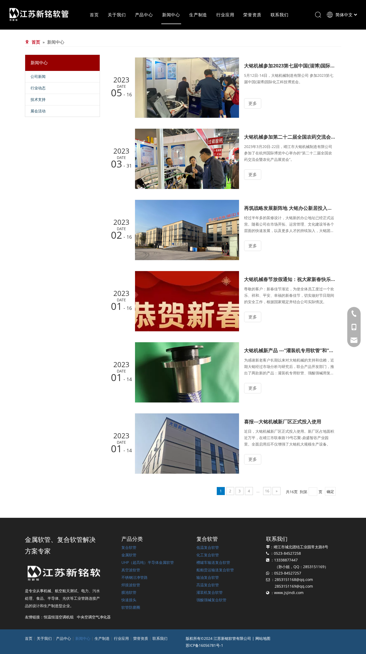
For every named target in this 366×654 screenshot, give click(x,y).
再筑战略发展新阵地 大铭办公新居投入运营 (289, 208)
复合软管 (128, 547)
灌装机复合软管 (209, 592)
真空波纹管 (130, 569)
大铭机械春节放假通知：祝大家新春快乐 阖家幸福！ (289, 279)
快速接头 (128, 599)
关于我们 (117, 15)
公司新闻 (38, 76)
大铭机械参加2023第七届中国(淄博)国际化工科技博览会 (289, 65)
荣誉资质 (252, 15)
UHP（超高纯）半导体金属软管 (147, 562)
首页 (94, 15)
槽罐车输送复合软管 (213, 562)
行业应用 (225, 15)
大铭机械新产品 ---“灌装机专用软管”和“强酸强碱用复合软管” (289, 350)
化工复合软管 (207, 554)
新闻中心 (171, 15)
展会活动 (38, 110)
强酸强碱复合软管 (211, 599)
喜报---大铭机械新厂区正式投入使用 (282, 421)
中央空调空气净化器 (94, 616)
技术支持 (38, 99)
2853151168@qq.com (294, 579)
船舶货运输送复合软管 (215, 569)
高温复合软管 (207, 584)
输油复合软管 (207, 577)
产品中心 (144, 15)
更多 (252, 103)
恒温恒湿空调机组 (59, 616)
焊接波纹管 (130, 584)
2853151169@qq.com (294, 586)
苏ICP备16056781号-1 (204, 645)
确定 (330, 491)
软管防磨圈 (130, 607)
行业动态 (38, 87)
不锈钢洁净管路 (134, 577)
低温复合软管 (207, 547)
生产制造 (198, 15)
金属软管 (128, 554)
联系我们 (280, 15)
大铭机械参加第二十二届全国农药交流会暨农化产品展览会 (289, 137)
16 (267, 490)
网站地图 (262, 638)
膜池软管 (128, 592)
